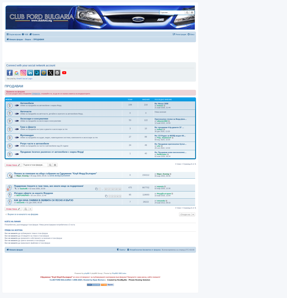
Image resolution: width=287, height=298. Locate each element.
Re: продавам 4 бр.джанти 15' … (169, 127)
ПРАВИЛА (36, 94)
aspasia (160, 186)
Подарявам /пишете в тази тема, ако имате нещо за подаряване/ (48, 186)
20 (106, 189)
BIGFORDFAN (22, 195)
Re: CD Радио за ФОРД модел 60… (170, 136)
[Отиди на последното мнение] (171, 174)
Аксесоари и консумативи (34, 118)
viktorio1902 (162, 121)
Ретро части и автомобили (34, 143)
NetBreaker (162, 154)
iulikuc (160, 129)
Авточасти (25, 111)
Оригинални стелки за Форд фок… (171, 119)
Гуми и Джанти (28, 127)
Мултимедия (27, 135)
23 (116, 189)
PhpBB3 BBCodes (119, 273)
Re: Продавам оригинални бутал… (171, 144)
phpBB (87, 273)
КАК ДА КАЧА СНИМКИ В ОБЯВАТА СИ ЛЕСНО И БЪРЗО (43, 200)
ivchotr (160, 106)
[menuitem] (25, 34)
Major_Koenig (22, 176)
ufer (158, 146)
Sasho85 (23, 189)
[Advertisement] (100, 51)
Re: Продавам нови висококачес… (171, 152)
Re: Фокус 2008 (161, 104)
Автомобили (27, 103)
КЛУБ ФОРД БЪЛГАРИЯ (60, 176)
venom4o (20, 203)
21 (109, 189)
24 (120, 189)
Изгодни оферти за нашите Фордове (33, 193)
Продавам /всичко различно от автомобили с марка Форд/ (52, 152)
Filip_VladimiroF (164, 138)
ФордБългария (164, 194)
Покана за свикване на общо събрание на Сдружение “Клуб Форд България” (55, 173)
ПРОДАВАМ (14, 86)
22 (113, 189)
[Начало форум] (100, 17)
